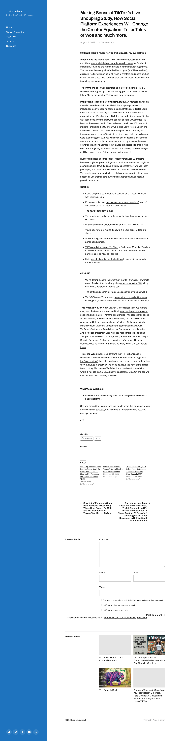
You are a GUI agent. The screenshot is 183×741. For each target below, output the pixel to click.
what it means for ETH (131, 283)
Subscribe (11, 46)
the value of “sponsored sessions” (122, 202)
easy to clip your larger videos (127, 230)
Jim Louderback (14, 11)
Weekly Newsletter (15, 32)
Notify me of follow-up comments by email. (119, 605)
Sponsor (10, 41)
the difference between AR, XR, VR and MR (121, 224)
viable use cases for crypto (124, 292)
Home (9, 27)
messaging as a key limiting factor (131, 297)
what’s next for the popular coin (105, 286)
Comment (104, 539)
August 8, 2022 (87, 42)
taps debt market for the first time (107, 259)
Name (103, 572)
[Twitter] (15, 732)
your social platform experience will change (112, 63)
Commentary (107, 42)
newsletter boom (98, 211)
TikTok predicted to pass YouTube (101, 247)
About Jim (11, 36)
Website (103, 587)
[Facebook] (22, 732)
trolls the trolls (108, 216)
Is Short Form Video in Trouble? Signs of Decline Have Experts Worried (113, 469)
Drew (91, 219)
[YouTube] (29, 732)
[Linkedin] (36, 732)
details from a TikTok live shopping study (116, 105)
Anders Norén (159, 720)
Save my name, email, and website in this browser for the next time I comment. (133, 600)
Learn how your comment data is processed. (125, 617)
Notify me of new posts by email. (115, 610)
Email (136, 572)
